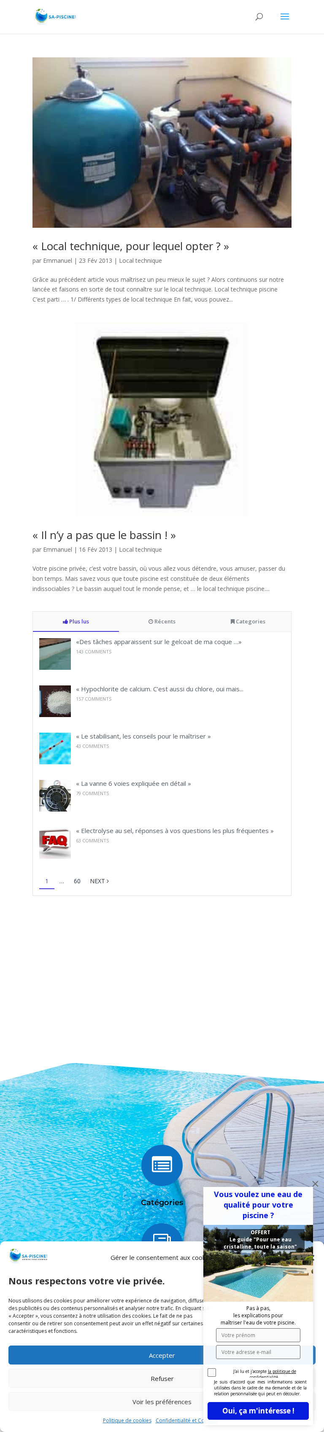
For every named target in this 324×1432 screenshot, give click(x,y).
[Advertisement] (162, 971)
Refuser (162, 1378)
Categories (250, 621)
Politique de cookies (127, 1420)
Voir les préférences (162, 1401)
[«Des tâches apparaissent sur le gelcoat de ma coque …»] (55, 667)
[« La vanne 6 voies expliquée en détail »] (55, 809)
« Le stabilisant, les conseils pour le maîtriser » (143, 736)
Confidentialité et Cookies (186, 1420)
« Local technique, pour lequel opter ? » (130, 245)
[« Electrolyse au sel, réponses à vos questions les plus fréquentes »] (55, 856)
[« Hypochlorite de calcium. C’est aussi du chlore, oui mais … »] (55, 715)
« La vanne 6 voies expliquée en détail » (133, 783)
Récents (164, 621)
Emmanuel (57, 260)
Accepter (162, 1355)
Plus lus (78, 621)
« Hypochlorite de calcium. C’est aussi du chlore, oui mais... (159, 689)
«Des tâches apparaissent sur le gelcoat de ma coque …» (159, 641)
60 (77, 881)
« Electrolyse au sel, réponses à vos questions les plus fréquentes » (175, 830)
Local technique (140, 260)
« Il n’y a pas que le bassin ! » (104, 534)
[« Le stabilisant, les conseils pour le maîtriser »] (55, 762)
